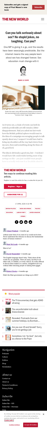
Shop (4, 363)
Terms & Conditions (9, 385)
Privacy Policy (7, 388)
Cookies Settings (14, 425)
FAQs (4, 410)
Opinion (23, 216)
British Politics (11, 208)
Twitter (21, 222)
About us (5, 382)
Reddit (30, 222)
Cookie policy (9, 420)
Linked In (26, 222)
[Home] (15, 19)
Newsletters (6, 367)
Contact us (6, 378)
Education (9, 212)
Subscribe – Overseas (10, 407)
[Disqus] (23, 254)
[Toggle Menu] (42, 19)
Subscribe (38, 7)
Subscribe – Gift (8, 403)
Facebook (16, 222)
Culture (5, 357)
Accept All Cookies (30, 425)
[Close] (43, 414)
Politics (37, 208)
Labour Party (21, 212)
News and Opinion (25, 208)
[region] (23, 420)
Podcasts (5, 353)
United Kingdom (35, 212)
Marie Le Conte (23, 80)
